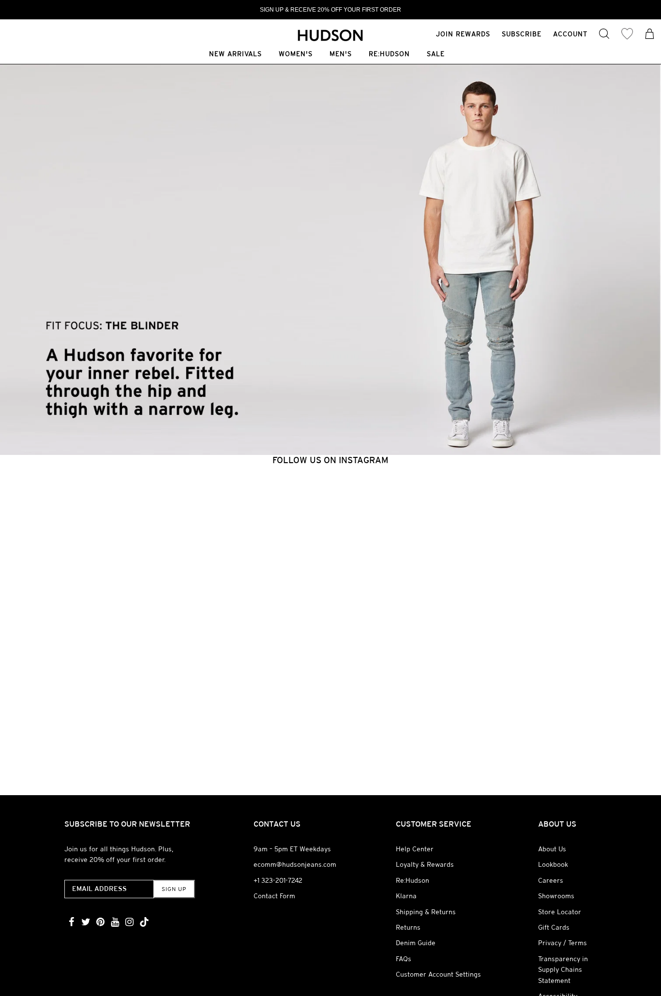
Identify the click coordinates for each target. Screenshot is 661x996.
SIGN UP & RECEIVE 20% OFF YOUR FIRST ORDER (330, 9)
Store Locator (559, 912)
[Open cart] (650, 34)
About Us (552, 849)
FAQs (403, 959)
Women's (296, 54)
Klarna (406, 896)
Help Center (415, 849)
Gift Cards (554, 927)
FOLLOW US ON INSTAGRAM (330, 460)
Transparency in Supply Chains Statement (563, 969)
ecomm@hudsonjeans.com (295, 864)
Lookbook (553, 864)
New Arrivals (235, 54)
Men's (341, 54)
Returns (408, 927)
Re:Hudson (389, 54)
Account (570, 34)
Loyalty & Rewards (425, 864)
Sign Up (174, 889)
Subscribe (521, 34)
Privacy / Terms (562, 943)
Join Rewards (463, 34)
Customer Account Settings (438, 974)
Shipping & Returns (426, 912)
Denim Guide (416, 943)
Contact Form (274, 896)
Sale (436, 54)
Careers (550, 880)
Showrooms (556, 896)
